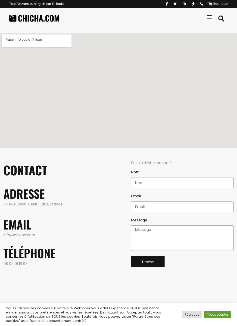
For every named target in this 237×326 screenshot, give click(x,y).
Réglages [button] (192, 314)
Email (136, 196)
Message (139, 220)
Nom (135, 172)
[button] (209, 16)
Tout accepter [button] (217, 314)
